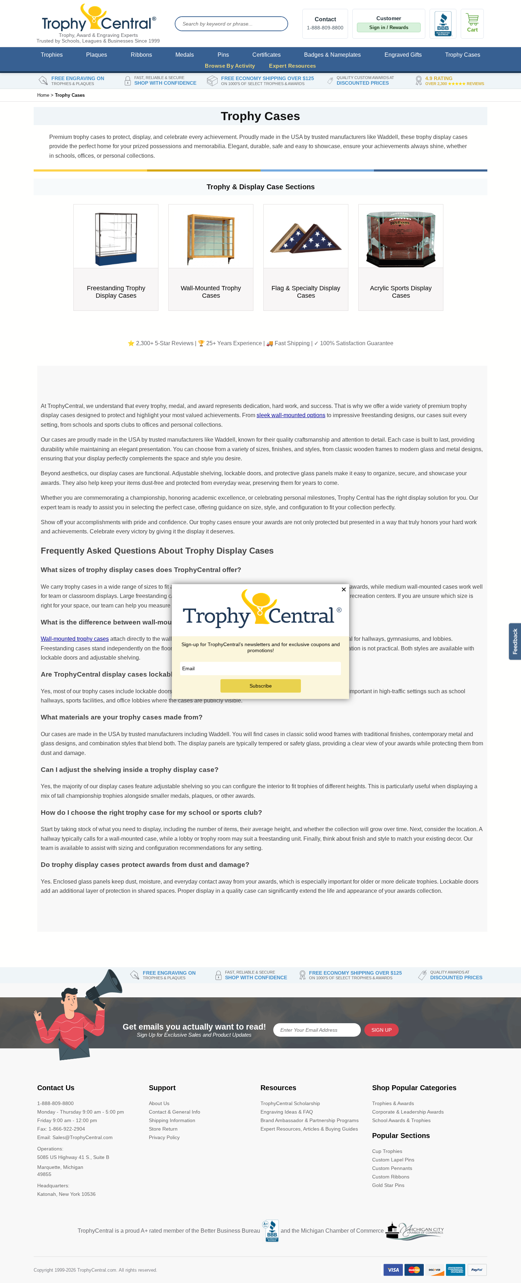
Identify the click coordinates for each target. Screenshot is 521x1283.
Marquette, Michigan (60, 1167)
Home (43, 95)
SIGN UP (381, 1030)
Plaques (96, 55)
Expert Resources (292, 66)
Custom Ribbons (390, 1177)
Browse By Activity (230, 66)
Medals (184, 55)
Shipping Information (172, 1120)
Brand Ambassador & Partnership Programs (309, 1120)
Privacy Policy (164, 1137)
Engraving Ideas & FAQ (286, 1112)
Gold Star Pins (388, 1185)
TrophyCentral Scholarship (290, 1103)
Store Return (163, 1129)
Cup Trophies (387, 1151)
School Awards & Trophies (401, 1120)
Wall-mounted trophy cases (75, 639)
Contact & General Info (174, 1112)
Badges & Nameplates (332, 55)
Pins (223, 55)
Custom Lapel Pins (393, 1159)
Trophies (52, 55)
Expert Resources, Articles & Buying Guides (309, 1129)
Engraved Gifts (403, 55)
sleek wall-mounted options (291, 415)
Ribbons (141, 55)
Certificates (266, 55)
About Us (159, 1103)
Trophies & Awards (393, 1103)
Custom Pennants (392, 1168)
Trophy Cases (462, 55)
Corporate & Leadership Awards (408, 1112)
